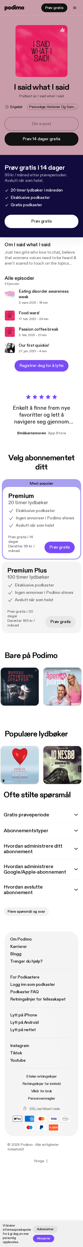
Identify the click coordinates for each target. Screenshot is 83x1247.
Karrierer (18, 946)
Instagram (19, 1045)
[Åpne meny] (74, 7)
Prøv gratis (54, 8)
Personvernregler (41, 1098)
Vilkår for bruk (41, 1091)
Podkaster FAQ (24, 992)
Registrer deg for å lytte (41, 365)
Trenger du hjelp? (26, 961)
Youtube (18, 1060)
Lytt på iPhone (23, 1015)
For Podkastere (24, 977)
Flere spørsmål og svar (26, 911)
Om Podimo (21, 939)
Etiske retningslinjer (41, 1076)
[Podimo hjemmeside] (14, 8)
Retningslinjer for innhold (41, 1083)
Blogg (15, 954)
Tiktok (16, 1053)
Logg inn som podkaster (32, 984)
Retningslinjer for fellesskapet (37, 999)
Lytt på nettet (23, 1029)
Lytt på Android (24, 1022)
